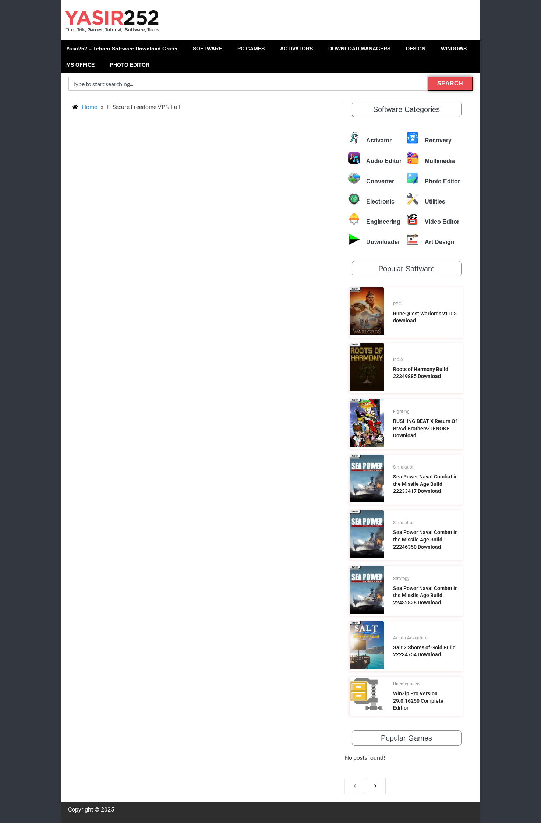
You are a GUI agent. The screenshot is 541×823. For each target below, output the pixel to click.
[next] (375, 786)
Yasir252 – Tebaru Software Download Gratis (121, 49)
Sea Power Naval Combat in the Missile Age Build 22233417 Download (425, 484)
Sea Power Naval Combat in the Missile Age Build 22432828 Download (425, 595)
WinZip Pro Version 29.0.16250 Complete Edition (418, 700)
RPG (397, 304)
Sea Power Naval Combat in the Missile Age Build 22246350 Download (425, 539)
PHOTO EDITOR (129, 65)
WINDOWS (454, 49)
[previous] (354, 786)
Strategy (401, 578)
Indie (398, 359)
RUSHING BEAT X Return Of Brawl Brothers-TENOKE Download (425, 428)
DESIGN (415, 49)
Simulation (404, 467)
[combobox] (248, 84)
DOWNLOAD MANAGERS (359, 49)
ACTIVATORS (296, 49)
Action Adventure (410, 637)
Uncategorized (407, 683)
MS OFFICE (80, 65)
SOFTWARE (207, 49)
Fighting (401, 411)
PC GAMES (251, 49)
